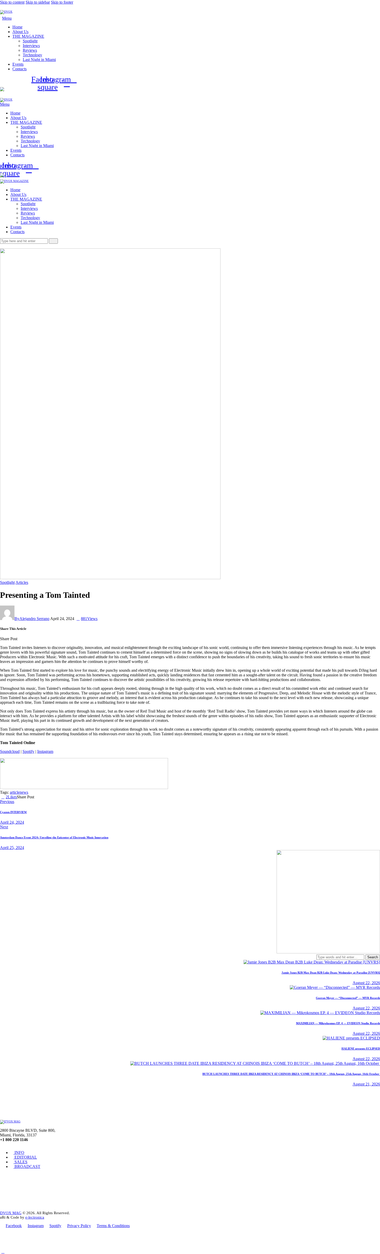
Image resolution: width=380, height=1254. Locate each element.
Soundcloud (10, 751)
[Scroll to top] (3, 1251)
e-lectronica (34, 1217)
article (15, 792)
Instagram (45, 751)
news (24, 792)
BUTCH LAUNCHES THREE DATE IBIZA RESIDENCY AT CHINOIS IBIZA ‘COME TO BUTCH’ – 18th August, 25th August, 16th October (291, 1073)
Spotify (28, 751)
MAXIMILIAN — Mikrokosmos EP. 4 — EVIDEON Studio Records (338, 1023)
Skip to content (12, 2)
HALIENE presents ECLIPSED (360, 1048)
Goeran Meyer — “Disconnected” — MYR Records (348, 997)
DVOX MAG (10, 1213)
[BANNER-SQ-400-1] (328, 952)
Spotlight (7, 582)
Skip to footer (62, 2)
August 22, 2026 (366, 983)
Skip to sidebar (38, 2)
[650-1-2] (84, 787)
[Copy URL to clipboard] (37, 639)
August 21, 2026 (366, 1084)
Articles (22, 582)
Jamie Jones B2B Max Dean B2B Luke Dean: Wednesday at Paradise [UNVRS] (331, 972)
